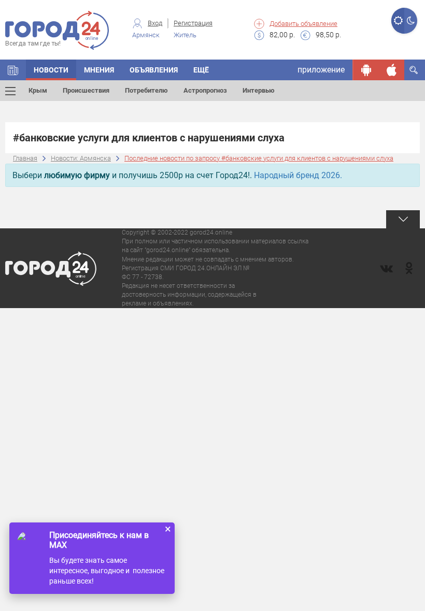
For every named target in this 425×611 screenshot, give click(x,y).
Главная (25, 158)
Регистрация (193, 23)
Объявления (154, 70)
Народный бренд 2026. (298, 175)
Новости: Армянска (81, 158)
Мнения (99, 70)
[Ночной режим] (410, 21)
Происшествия (86, 90)
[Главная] (13, 70)
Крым (38, 90)
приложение (321, 70)
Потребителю (146, 90)
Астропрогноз (205, 90)
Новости (51, 70)
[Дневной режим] (397, 21)
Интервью (259, 90)
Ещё (201, 70)
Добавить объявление (303, 23)
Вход (155, 23)
